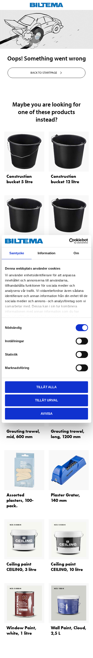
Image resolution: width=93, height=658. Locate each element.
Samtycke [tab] (16, 253)
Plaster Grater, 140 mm (65, 497)
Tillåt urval (46, 400)
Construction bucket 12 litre (65, 178)
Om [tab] (76, 253)
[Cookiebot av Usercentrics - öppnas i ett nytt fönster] (69, 241)
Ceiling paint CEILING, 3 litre (21, 566)
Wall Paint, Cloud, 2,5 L (68, 630)
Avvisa (47, 413)
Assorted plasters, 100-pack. (20, 500)
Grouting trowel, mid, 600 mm (23, 433)
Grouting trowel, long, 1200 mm (67, 433)
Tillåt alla (46, 387)
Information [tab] (46, 253)
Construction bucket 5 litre (19, 178)
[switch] (82, 340)
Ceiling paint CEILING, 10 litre (67, 566)
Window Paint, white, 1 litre (21, 630)
